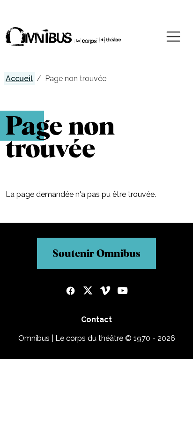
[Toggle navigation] (173, 36)
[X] (88, 291)
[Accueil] (63, 36)
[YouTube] (122, 291)
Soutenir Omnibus (96, 253)
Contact (96, 319)
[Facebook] (70, 291)
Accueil (19, 78)
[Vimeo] (105, 291)
